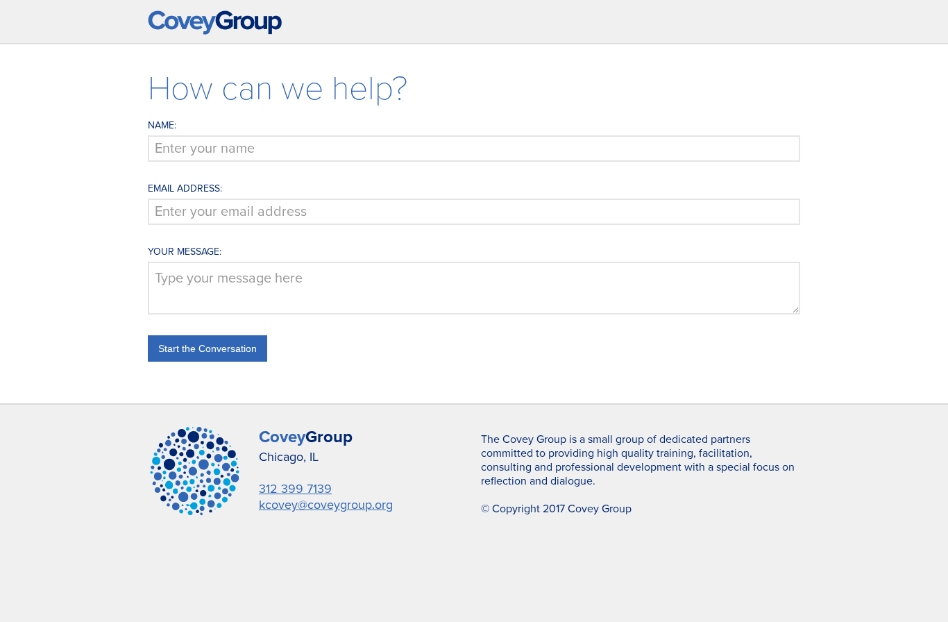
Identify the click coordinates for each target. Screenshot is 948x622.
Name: (162, 125)
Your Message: (184, 252)
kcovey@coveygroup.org (326, 504)
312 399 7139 (295, 488)
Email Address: (185, 188)
